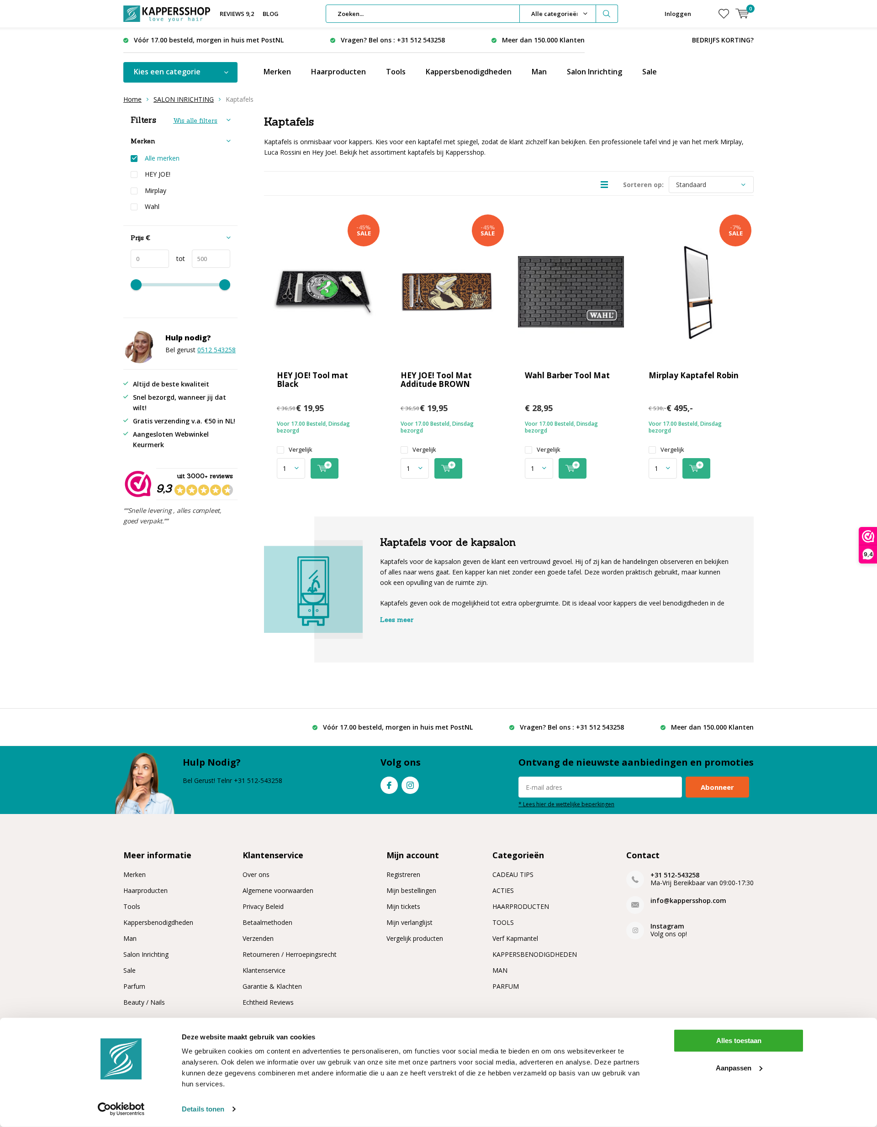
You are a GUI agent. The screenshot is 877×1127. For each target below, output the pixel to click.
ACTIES (503, 890)
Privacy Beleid (263, 906)
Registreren (403, 874)
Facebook (389, 785)
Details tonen (203, 1109)
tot (177, 258)
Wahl (152, 207)
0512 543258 (216, 349)
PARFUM (505, 986)
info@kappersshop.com (688, 900)
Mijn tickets (403, 906)
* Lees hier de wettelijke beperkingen (566, 804)
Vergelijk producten (414, 938)
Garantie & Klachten (272, 986)
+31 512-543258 (674, 875)
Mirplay (155, 191)
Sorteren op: (643, 184)
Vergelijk (300, 450)
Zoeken (607, 14)
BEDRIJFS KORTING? (723, 40)
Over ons (256, 874)
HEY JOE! (157, 174)
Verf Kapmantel (515, 938)
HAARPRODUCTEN (520, 906)
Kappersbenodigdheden (469, 72)
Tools (396, 72)
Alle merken (162, 158)
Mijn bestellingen (411, 890)
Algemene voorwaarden (278, 890)
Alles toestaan (738, 1040)
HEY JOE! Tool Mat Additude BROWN (436, 379)
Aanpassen (733, 1067)
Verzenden (258, 938)
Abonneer (717, 787)
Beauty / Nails (144, 1002)
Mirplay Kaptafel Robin (694, 375)
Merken (277, 72)
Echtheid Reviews (268, 1002)
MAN (499, 970)
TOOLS (503, 922)
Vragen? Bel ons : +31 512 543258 (393, 40)
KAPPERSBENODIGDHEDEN (534, 954)
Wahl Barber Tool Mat (567, 375)
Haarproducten (338, 72)
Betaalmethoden (267, 922)
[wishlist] (724, 13)
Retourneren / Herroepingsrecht (290, 954)
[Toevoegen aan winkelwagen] (324, 468)
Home (132, 99)
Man (539, 72)
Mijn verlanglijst (409, 922)
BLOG (271, 14)
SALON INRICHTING (183, 99)
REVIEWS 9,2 (237, 14)
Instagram (410, 785)
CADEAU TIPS (513, 874)
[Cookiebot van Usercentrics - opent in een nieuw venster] (121, 1109)
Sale (649, 72)
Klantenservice (264, 970)
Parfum (134, 986)
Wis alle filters (195, 120)
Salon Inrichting (594, 72)
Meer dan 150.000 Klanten (543, 40)
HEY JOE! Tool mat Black (312, 379)
